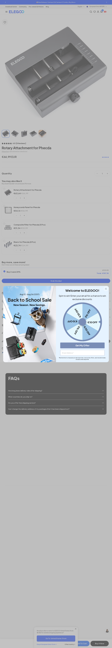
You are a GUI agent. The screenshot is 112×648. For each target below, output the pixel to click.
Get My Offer (82, 345)
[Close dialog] (106, 289)
